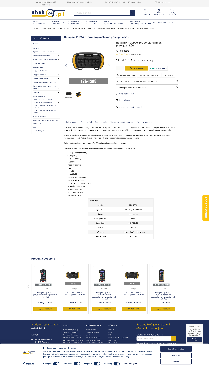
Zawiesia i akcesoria (70, 332)
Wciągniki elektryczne (40, 71)
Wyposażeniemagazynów (73, 23)
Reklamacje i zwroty (93, 337)
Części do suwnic (39, 96)
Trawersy (36, 48)
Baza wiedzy (41, 2)
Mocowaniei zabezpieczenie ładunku (140, 23)
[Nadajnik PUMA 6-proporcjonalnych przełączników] (88, 65)
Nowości (51, 2)
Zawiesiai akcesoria (56, 23)
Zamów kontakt (194, 339)
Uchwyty (36, 44)
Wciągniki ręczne (38, 67)
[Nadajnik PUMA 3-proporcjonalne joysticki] (74, 277)
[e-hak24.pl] (48, 17)
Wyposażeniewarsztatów (91, 23)
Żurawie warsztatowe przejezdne (44, 82)
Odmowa (176, 362)
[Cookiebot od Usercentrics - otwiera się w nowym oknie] (28, 363)
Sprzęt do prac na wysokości (73, 340)
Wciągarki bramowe (39, 75)
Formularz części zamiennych (44, 99)
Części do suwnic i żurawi (43, 102)
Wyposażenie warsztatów (72, 337)
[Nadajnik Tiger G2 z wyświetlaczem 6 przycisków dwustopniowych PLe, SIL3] (104, 277)
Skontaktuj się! (86, 2)
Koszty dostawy (91, 330)
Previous (29, 286)
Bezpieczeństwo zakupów (95, 343)
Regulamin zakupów (93, 340)
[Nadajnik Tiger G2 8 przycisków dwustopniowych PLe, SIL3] (45, 277)
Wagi (34, 127)
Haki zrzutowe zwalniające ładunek (45, 59)
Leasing (88, 335)
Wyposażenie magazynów (72, 335)
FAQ (109, 335)
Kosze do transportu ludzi (41, 55)
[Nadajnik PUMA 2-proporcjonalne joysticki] (133, 277)
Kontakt (111, 330)
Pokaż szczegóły (130, 364)
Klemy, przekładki (39, 63)
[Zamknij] (203, 324)
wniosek (157, 68)
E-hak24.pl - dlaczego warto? (118, 337)
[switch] (77, 363)
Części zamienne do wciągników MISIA (45, 112)
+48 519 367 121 (114, 2)
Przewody (36, 92)
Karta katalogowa (126, 94)
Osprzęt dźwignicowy (42, 38)
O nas (110, 332)
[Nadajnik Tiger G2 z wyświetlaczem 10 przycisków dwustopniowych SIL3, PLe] (163, 277)
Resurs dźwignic (38, 131)
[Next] (180, 286)
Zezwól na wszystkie (176, 349)
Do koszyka (47, 309)
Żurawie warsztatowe (40, 78)
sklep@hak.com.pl (165, 2)
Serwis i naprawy (165, 23)
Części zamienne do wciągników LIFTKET (45, 106)
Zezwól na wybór (176, 355)
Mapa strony (112, 343)
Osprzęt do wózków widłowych (43, 52)
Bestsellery (45, 5)
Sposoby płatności (92, 332)
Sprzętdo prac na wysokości (113, 23)
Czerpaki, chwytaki (39, 117)
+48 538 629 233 (134, 2)
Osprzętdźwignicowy (39, 23)
